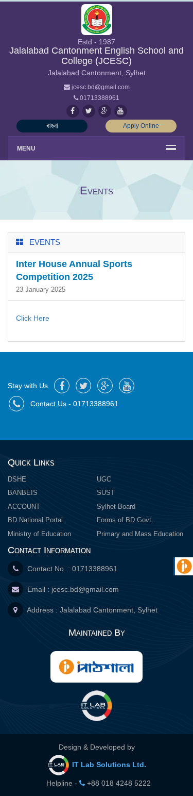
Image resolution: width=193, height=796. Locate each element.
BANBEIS (23, 492)
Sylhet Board (116, 506)
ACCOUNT (24, 506)
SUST (106, 492)
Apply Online (141, 125)
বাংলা (52, 125)
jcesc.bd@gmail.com (85, 589)
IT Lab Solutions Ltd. (108, 764)
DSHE (17, 479)
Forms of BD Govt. (125, 520)
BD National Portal (35, 520)
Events (44, 242)
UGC (104, 479)
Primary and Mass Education (140, 534)
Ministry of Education (39, 534)
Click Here (32, 318)
